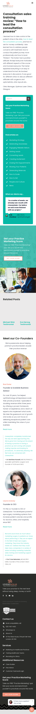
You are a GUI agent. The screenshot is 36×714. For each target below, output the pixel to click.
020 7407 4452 (11, 627)
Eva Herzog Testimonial (25, 323)
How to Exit (13, 178)
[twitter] (6, 595)
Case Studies (10, 664)
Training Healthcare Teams (15, 653)
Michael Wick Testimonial (9, 323)
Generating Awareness (18, 144)
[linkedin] (12, 595)
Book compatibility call (13, 623)
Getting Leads (14, 151)
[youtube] (9, 595)
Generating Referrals (17, 170)
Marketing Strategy (16, 140)
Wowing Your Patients (17, 167)
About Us (9, 633)
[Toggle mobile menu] (32, 3)
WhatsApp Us (10, 630)
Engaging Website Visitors (19, 148)
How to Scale (14, 174)
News (11, 185)
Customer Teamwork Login (15, 671)
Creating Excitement (17, 159)
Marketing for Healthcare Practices (17, 650)
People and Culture (17, 182)
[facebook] (3, 595)
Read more (7, 429)
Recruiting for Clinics (12, 656)
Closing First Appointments (19, 163)
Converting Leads (16, 155)
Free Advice (10, 668)
